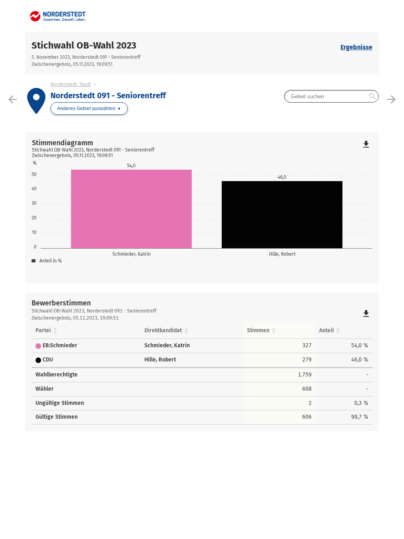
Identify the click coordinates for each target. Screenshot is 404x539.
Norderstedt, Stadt (70, 84)
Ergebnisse (356, 47)
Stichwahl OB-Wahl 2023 (84, 45)
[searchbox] (331, 96)
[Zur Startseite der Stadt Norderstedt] (113, 16)
